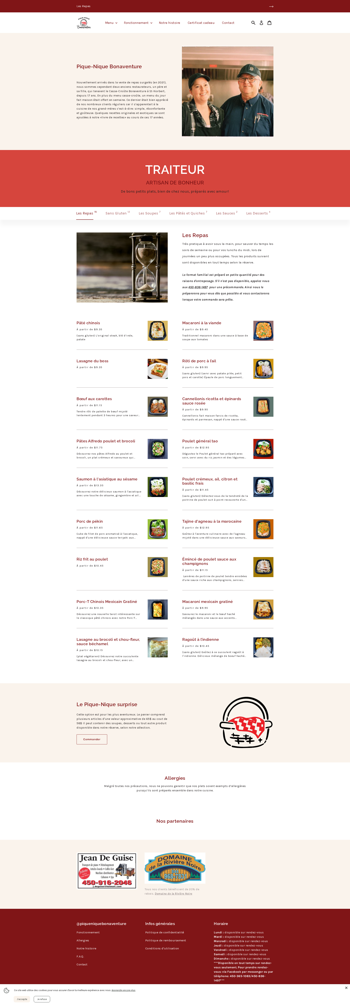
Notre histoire (86, 948)
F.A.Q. (80, 956)
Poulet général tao (200, 441)
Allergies (83, 940)
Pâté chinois (88, 323)
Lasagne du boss (92, 361)
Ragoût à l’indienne (200, 639)
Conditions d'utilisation (162, 948)
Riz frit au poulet (92, 559)
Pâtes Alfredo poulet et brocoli (106, 441)
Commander (91, 739)
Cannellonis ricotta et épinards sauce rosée (211, 401)
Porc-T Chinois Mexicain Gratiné (107, 601)
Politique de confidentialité (164, 932)
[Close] (346, 988)
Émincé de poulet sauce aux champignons (209, 561)
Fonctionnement (88, 932)
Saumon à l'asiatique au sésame (107, 479)
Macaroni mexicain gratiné (207, 601)
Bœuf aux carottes (94, 399)
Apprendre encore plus (123, 990)
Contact (82, 964)
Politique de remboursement (165, 940)
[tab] (86, 213)
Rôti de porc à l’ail (199, 361)
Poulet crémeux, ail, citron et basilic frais (210, 481)
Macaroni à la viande (201, 323)
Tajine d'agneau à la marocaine (212, 521)
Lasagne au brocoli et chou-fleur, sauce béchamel (108, 641)
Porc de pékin (90, 521)
